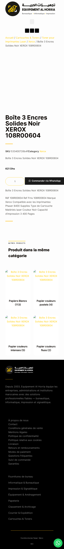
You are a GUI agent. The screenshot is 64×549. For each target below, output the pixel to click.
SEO (32, 544)
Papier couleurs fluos (46, 348)
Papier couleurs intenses (17, 348)
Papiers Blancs (18, 302)
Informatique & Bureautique (23, 482)
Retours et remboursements (24, 447)
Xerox (31, 41)
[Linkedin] (37, 31)
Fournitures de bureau (20, 476)
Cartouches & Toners (28, 37)
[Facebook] (27, 31)
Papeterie (13, 500)
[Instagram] (32, 31)
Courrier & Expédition (20, 512)
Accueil (9, 37)
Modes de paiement (19, 451)
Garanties (13, 463)
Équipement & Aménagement (24, 494)
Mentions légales (17, 432)
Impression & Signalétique (22, 488)
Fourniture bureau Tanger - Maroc (32, 538)
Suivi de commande (19, 459)
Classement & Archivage (22, 506)
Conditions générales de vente (25, 428)
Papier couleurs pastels (46, 302)
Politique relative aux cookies (25, 440)
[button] (32, 21)
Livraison (13, 443)
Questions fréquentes (20, 455)
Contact (12, 424)
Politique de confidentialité (23, 436)
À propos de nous (18, 420)
